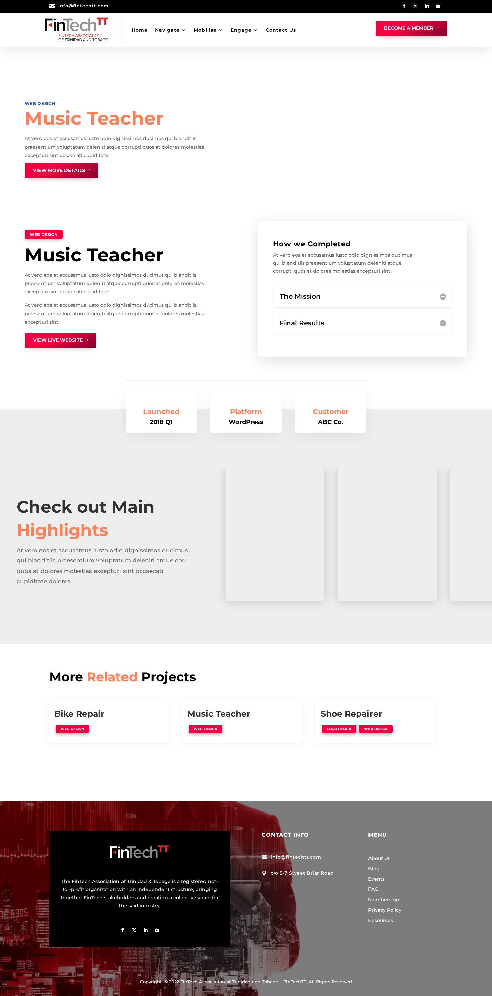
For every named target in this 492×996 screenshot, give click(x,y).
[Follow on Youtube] (438, 6)
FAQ (373, 889)
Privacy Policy (384, 910)
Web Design (40, 103)
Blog (374, 869)
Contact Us (281, 30)
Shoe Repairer (351, 714)
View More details (59, 170)
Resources (380, 920)
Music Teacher (218, 714)
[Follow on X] (415, 6)
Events (376, 879)
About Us (379, 858)
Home (140, 30)
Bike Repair (79, 714)
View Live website (58, 340)
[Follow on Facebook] (404, 6)
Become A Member (408, 28)
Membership (383, 900)
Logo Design (339, 729)
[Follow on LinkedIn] (427, 6)
